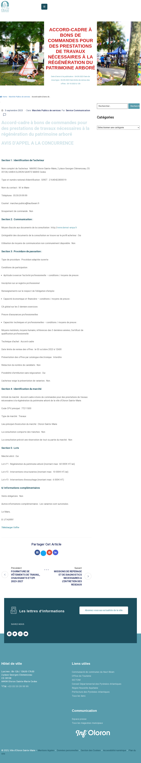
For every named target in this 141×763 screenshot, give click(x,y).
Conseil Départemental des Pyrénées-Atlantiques (96, 684)
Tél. (16, 686)
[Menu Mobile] (44, 7)
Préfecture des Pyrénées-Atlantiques (91, 692)
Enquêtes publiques (17, 710)
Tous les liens (79, 696)
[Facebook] (37, 552)
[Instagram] (20, 633)
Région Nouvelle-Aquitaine (85, 688)
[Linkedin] (55, 552)
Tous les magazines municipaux (87, 723)
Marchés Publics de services (19, 97)
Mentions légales (46, 750)
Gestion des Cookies (91, 750)
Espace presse (79, 719)
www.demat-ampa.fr (67, 227)
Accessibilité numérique (114, 750)
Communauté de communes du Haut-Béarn (93, 672)
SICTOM (76, 680)
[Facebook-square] (9, 633)
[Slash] (46, 569)
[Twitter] (43, 553)
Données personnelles (67, 750)
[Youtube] (25, 633)
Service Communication (78, 110)
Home (5, 97)
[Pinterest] (49, 552)
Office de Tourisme (81, 676)
